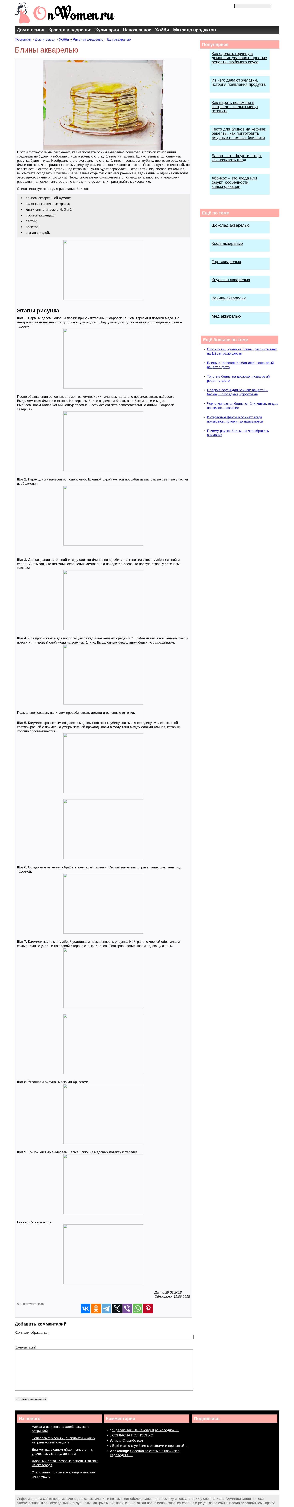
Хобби (162, 29)
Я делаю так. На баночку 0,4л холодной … (145, 1430)
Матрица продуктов (194, 29)
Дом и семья (30, 29)
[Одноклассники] (96, 1308)
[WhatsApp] (137, 1308)
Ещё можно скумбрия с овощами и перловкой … (150, 1446)
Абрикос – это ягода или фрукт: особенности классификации (234, 182)
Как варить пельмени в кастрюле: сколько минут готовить (235, 106)
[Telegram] (106, 1308)
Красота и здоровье (69, 29)
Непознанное (137, 29)
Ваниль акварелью (229, 298)
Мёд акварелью (226, 316)
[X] (117, 1308)
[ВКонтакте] (85, 1308)
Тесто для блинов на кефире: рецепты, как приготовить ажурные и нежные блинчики (239, 133)
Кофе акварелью (227, 243)
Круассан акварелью (231, 280)
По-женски (23, 39)
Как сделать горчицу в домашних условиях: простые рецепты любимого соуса (239, 57)
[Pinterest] (148, 1308)
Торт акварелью (226, 261)
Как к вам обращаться (32, 1333)
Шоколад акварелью (231, 225)
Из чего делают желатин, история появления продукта (239, 82)
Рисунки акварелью (88, 39)
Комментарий (25, 1347)
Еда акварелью (119, 39)
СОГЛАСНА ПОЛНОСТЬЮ (132, 1435)
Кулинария (107, 29)
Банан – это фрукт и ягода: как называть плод (237, 157)
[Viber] (127, 1308)
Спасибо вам (132, 1440)
